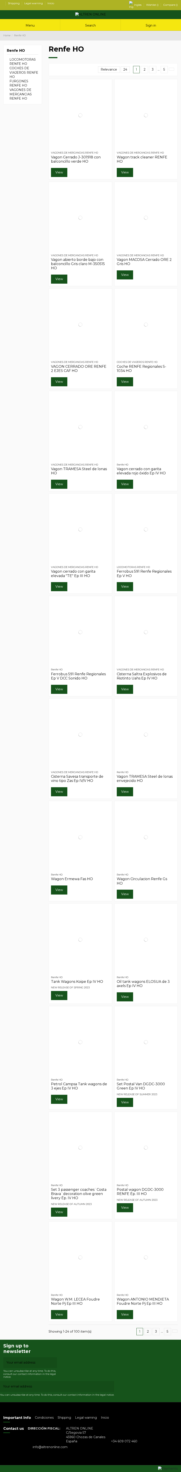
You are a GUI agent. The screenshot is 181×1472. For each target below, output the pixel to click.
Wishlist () (152, 4)
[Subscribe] (54, 1362)
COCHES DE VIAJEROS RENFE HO (23, 72)
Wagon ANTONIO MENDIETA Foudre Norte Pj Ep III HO (143, 1301)
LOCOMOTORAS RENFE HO (22, 62)
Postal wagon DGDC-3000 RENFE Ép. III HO (140, 1191)
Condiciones (44, 1418)
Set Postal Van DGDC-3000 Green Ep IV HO (141, 1086)
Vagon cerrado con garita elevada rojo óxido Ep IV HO (141, 471)
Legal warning (33, 3)
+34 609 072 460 (124, 1441)
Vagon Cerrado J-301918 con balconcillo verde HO (76, 159)
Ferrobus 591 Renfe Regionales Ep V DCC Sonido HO (78, 676)
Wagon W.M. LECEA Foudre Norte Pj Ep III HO (75, 1301)
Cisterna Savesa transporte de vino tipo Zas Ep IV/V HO (77, 778)
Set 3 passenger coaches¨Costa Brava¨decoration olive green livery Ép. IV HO (78, 1193)
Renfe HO (16, 50)
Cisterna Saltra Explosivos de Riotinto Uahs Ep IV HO (142, 676)
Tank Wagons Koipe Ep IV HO (77, 981)
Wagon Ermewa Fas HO (72, 879)
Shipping (14, 3)
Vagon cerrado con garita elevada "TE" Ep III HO (73, 573)
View (59, 172)
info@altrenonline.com (50, 1447)
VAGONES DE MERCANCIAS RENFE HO (20, 94)
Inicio (50, 3)
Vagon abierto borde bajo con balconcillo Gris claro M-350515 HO (78, 264)
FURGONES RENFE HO (18, 83)
